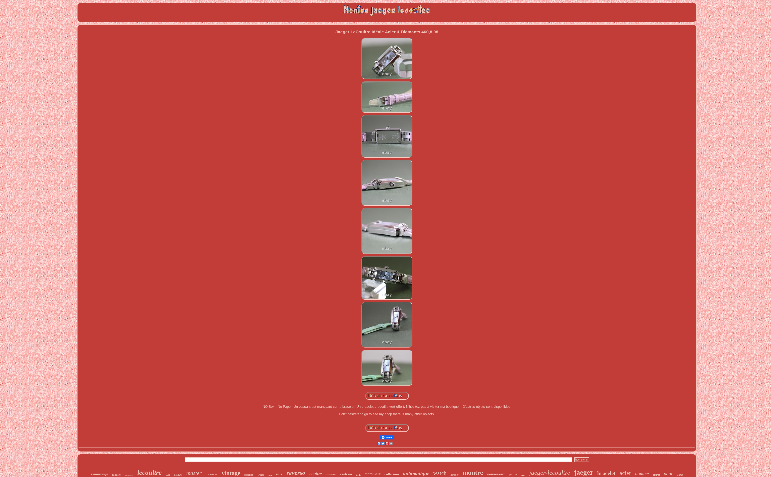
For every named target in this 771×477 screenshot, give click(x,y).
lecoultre (149, 472)
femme (116, 474)
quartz (656, 474)
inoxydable (129, 475)
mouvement (496, 474)
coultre (315, 473)
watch (440, 473)
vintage (231, 473)
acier (625, 473)
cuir (168, 474)
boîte (261, 474)
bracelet (606, 473)
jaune (513, 474)
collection (391, 474)
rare (279, 474)
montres (212, 474)
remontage (99, 474)
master (194, 473)
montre (473, 472)
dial (358, 474)
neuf (523, 475)
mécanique (249, 474)
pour (668, 473)
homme (642, 473)
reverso (296, 472)
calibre (331, 474)
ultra (680, 474)
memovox (372, 473)
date (270, 475)
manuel (178, 474)
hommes (455, 474)
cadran (346, 474)
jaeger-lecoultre (549, 472)
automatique (416, 473)
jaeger (583, 472)
